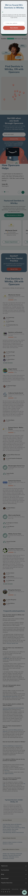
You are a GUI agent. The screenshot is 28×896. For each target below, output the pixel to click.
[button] (14, 28)
